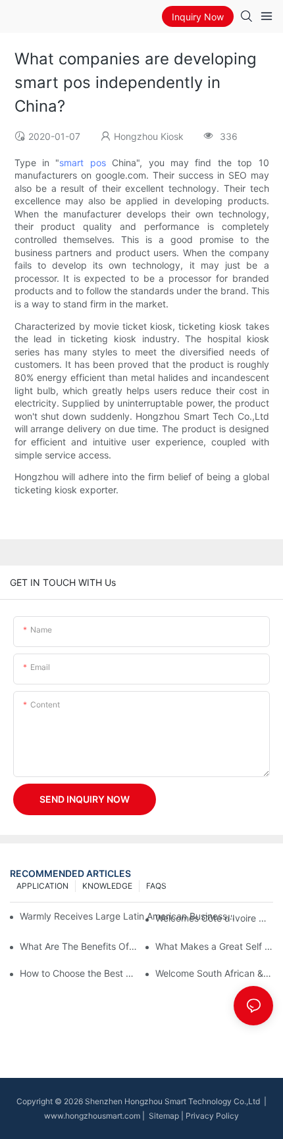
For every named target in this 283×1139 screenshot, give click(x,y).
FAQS (156, 886)
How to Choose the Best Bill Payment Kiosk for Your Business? (79, 973)
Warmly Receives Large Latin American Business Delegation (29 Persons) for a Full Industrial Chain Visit (128, 916)
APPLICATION (42, 886)
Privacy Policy (212, 1116)
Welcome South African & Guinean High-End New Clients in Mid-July (214, 973)
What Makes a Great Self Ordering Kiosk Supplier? (214, 946)
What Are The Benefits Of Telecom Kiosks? (79, 946)
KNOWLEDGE (107, 886)
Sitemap (163, 1116)
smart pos (82, 162)
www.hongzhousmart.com (92, 1116)
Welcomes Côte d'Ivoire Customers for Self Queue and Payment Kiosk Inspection (214, 918)
